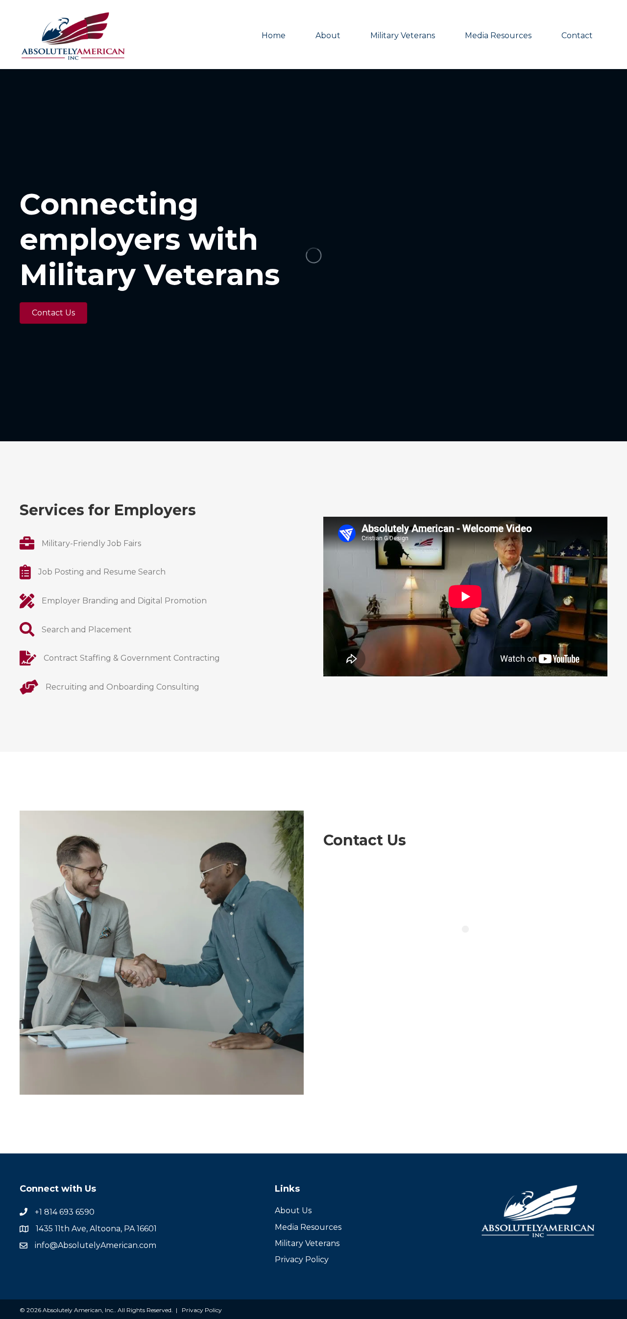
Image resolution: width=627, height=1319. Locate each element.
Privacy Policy (302, 1259)
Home (274, 35)
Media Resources (498, 35)
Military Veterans (402, 35)
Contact (577, 35)
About (327, 35)
